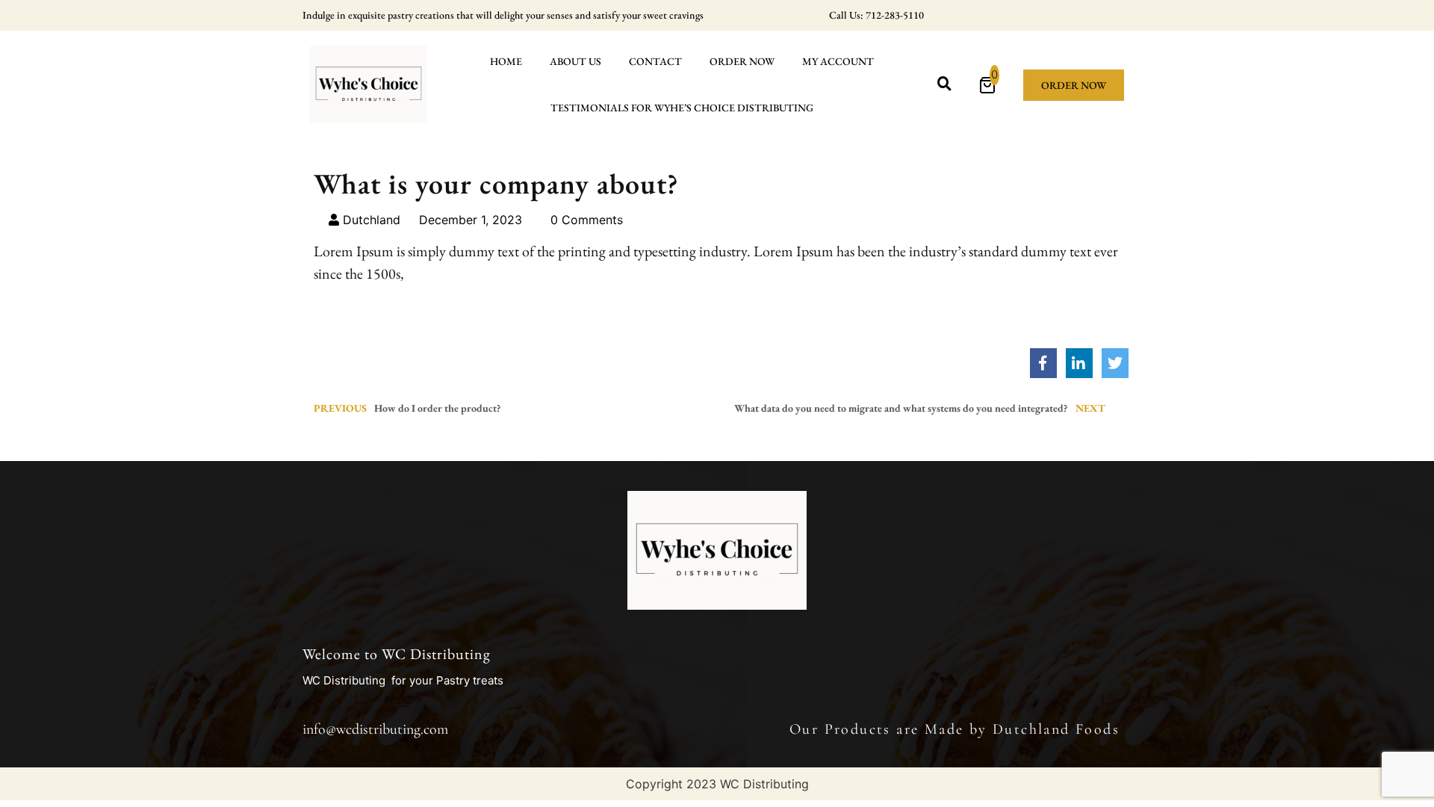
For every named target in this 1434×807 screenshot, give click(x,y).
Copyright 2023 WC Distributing (717, 783)
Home (506, 61)
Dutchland (369, 219)
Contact (655, 61)
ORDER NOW (742, 61)
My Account (838, 61)
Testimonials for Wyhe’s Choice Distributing (681, 107)
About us (575, 61)
